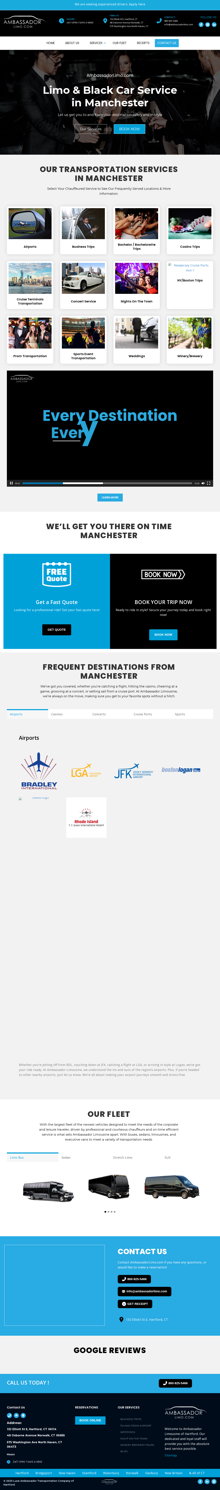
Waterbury (111, 1473)
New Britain (173, 1473)
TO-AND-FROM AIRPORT (135, 1425)
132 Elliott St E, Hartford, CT (123, 19)
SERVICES (96, 43)
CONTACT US (166, 43)
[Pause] (11, 483)
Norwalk (132, 1473)
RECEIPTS (143, 43)
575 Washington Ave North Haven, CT (129, 26)
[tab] (27, 714)
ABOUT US (72, 43)
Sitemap (171, 1455)
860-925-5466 (171, 20)
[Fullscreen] (208, 483)
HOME (51, 43)
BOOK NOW (129, 129)
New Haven (67, 1473)
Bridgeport (43, 1473)
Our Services (91, 129)
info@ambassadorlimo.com (178, 24)
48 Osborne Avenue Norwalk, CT (127, 22)
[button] (201, 24)
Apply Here (136, 4)
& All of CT (197, 1473)
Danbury (151, 1473)
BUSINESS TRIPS (130, 1419)
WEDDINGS (127, 1432)
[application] (110, 429)
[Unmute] (203, 483)
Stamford (89, 1473)
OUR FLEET (119, 43)
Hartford (22, 1473)
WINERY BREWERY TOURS (137, 1444)
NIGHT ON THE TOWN (133, 1438)
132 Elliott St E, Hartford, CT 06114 (31, 1429)
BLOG (124, 1451)
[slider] (107, 483)
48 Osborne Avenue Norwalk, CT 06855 (36, 1435)
